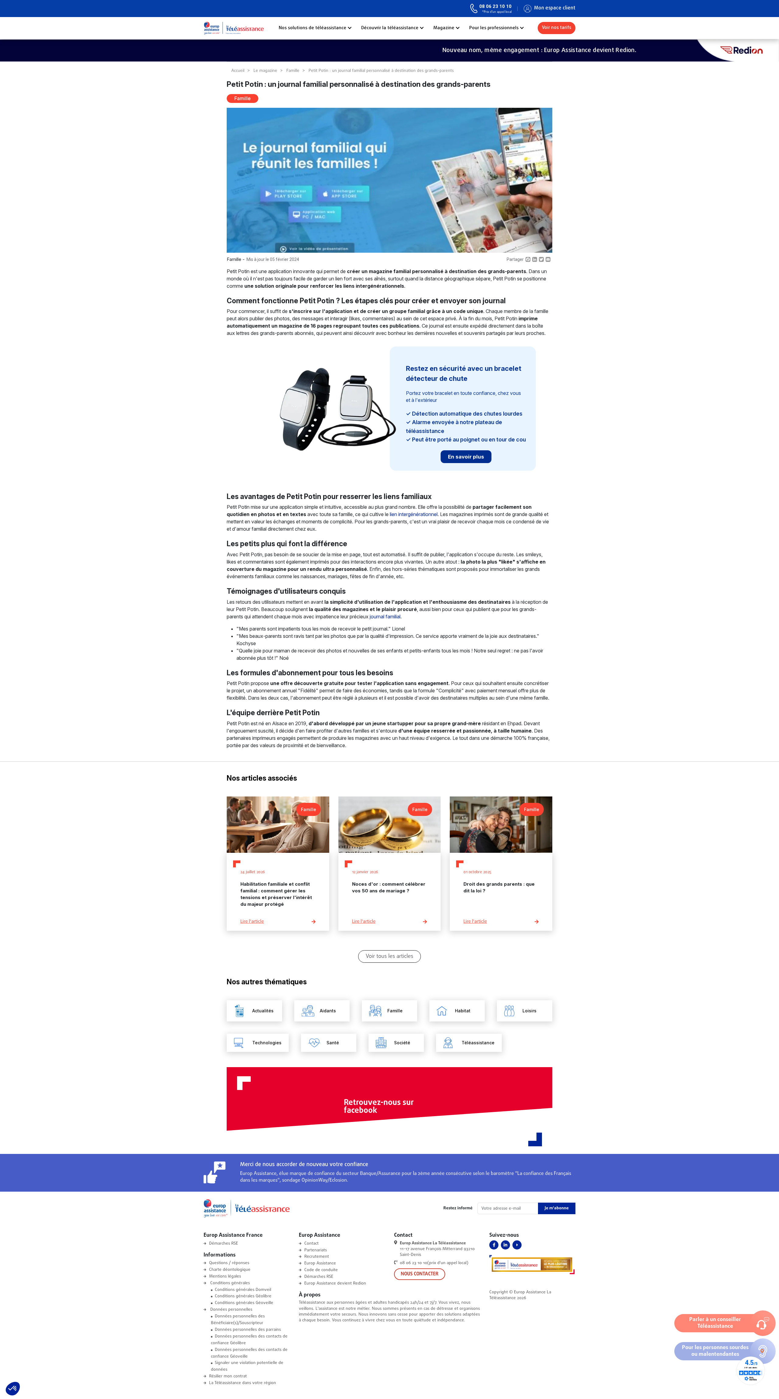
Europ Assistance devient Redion (335, 1283)
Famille (292, 71)
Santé (333, 1042)
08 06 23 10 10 (495, 6)
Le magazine (265, 71)
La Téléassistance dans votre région (242, 1383)
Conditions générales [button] (229, 1283)
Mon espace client (554, 8)
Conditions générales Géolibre (243, 1296)
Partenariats (315, 1250)
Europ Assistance (320, 1263)
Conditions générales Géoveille (244, 1303)
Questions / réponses (229, 1263)
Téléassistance (478, 1042)
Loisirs (529, 1010)
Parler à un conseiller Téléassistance (715, 1323)
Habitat (462, 1010)
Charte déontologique (229, 1270)
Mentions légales (225, 1276)
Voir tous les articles (389, 956)
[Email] (548, 259)
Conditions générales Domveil (243, 1290)
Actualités (263, 1010)
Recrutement (316, 1256)
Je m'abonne (557, 1208)
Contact (311, 1243)
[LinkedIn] (534, 259)
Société (402, 1042)
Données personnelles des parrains (248, 1330)
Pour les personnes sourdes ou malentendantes (715, 1351)
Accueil (237, 71)
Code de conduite (321, 1270)
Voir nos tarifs (556, 27)
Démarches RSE (223, 1243)
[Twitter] (541, 259)
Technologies (266, 1042)
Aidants (328, 1010)
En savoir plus (466, 457)
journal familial (385, 616)
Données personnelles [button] (230, 1309)
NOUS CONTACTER (419, 1274)
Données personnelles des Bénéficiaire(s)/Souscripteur (238, 1319)
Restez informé (458, 1208)
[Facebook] (528, 259)
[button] (12, 1388)
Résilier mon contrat (228, 1376)
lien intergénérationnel (414, 514)
